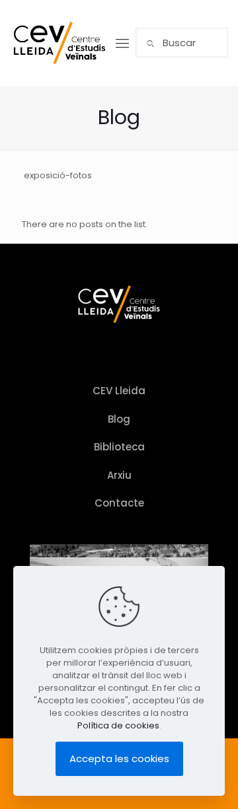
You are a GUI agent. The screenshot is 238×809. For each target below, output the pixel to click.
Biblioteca (119, 447)
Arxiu (119, 475)
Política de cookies (118, 725)
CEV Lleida (119, 391)
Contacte (119, 503)
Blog (119, 419)
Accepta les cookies (119, 758)
